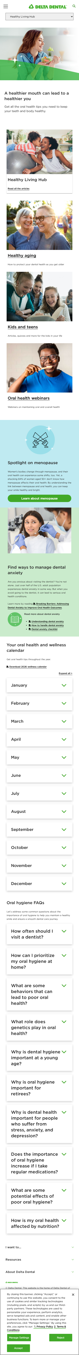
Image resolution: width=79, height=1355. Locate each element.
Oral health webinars (29, 398)
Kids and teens (23, 326)
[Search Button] (74, 6)
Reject (60, 1337)
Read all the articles (18, 188)
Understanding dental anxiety (48, 621)
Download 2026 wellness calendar (28, 666)
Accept (18, 1348)
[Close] (73, 1295)
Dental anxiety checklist (45, 629)
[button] (39, 1247)
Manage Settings (19, 1337)
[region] (39, 1322)
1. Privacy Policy (43, 1326)
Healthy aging (22, 255)
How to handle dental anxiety (48, 625)
